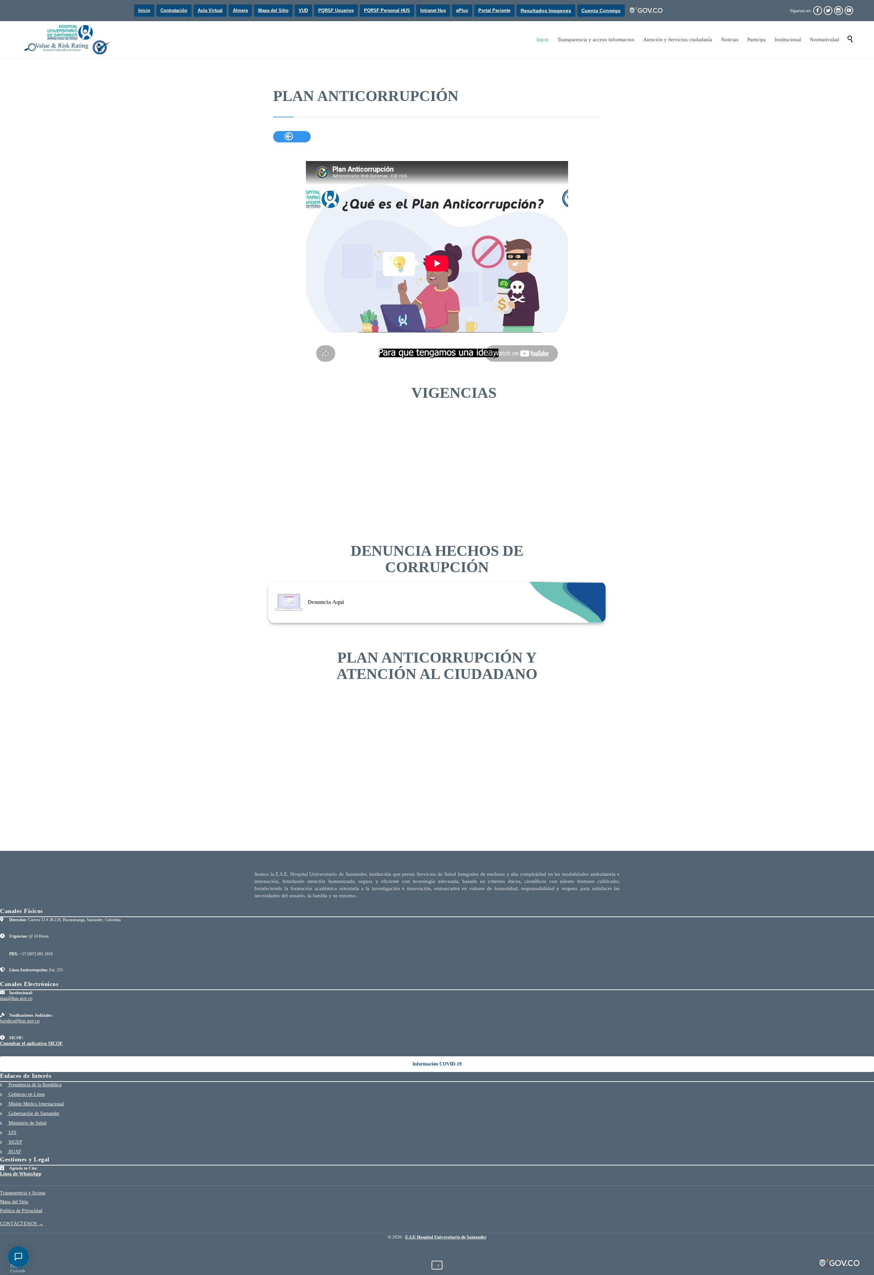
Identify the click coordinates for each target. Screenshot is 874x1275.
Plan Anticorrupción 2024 (298, 439)
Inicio (144, 10)
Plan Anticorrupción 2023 (353, 439)
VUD (303, 10)
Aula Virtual (210, 10)
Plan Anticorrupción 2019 (576, 439)
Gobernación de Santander (33, 1113)
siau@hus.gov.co (16, 998)
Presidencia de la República (34, 1084)
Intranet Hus (433, 10)
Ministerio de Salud (26, 1123)
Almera (240, 10)
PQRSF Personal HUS (387, 10)
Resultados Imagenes (546, 10)
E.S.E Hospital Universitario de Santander (446, 1237)
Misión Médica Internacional (35, 1103)
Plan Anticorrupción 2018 (298, 479)
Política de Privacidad (21, 1210)
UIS (11, 1132)
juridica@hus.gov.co (20, 1021)
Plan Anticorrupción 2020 (520, 439)
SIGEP (14, 1142)
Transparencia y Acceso (22, 1193)
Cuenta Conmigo (601, 10)
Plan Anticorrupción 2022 (409, 439)
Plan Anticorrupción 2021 (465, 439)
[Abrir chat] (18, 1256)
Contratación (173, 10)
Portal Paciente (494, 10)
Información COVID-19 (437, 1064)
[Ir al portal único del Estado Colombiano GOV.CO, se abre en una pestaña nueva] (646, 10)
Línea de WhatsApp (20, 1173)
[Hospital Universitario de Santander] (67, 39)
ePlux (462, 10)
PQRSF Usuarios (336, 10)
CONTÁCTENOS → (22, 1223)
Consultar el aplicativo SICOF (31, 1043)
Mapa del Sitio (273, 10)
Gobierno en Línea (26, 1094)
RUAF (14, 1151)
